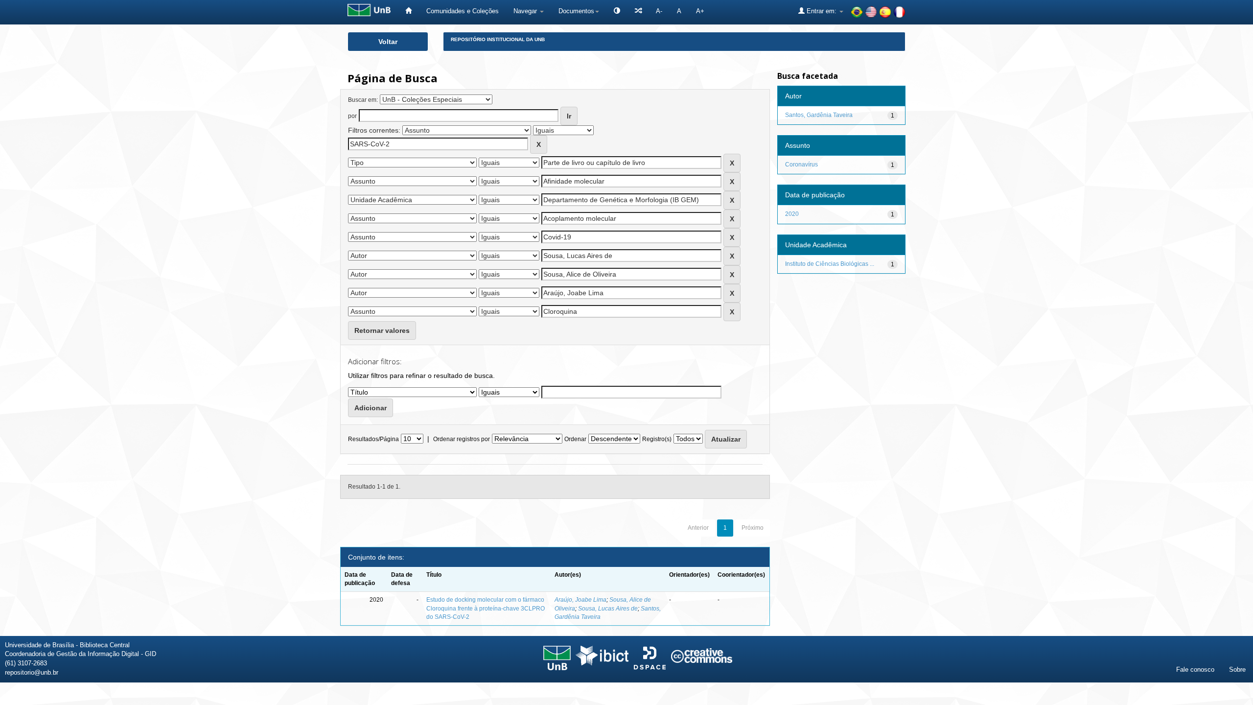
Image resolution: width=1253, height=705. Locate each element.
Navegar (526, 11)
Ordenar (575, 439)
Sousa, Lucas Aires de (608, 608)
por (352, 116)
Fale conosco (1195, 669)
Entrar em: (821, 11)
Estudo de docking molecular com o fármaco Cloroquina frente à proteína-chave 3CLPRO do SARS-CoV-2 (485, 608)
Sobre (1237, 669)
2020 (792, 214)
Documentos (576, 11)
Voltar (387, 42)
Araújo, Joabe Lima (580, 599)
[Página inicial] (408, 11)
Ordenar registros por (461, 439)
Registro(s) (657, 439)
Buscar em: (363, 99)
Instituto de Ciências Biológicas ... (829, 263)
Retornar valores (382, 330)
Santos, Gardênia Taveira (819, 115)
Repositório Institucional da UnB (498, 39)
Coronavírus (801, 164)
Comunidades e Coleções (462, 11)
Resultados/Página (373, 439)
